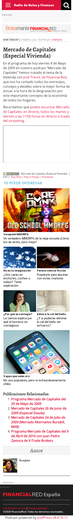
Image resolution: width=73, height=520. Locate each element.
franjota (57, 39)
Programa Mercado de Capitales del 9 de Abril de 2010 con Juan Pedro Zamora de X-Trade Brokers (40, 436)
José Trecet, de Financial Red (45, 77)
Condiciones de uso (14, 508)
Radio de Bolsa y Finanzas (34, 5)
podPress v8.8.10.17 (52, 517)
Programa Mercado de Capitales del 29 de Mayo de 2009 (38, 401)
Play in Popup (31, 177)
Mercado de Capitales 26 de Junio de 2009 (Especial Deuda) (39, 410)
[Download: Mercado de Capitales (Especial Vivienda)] (11, 173)
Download (47, 177)
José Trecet (11, 39)
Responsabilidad (37, 508)
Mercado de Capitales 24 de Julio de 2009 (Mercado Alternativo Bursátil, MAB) (38, 422)
